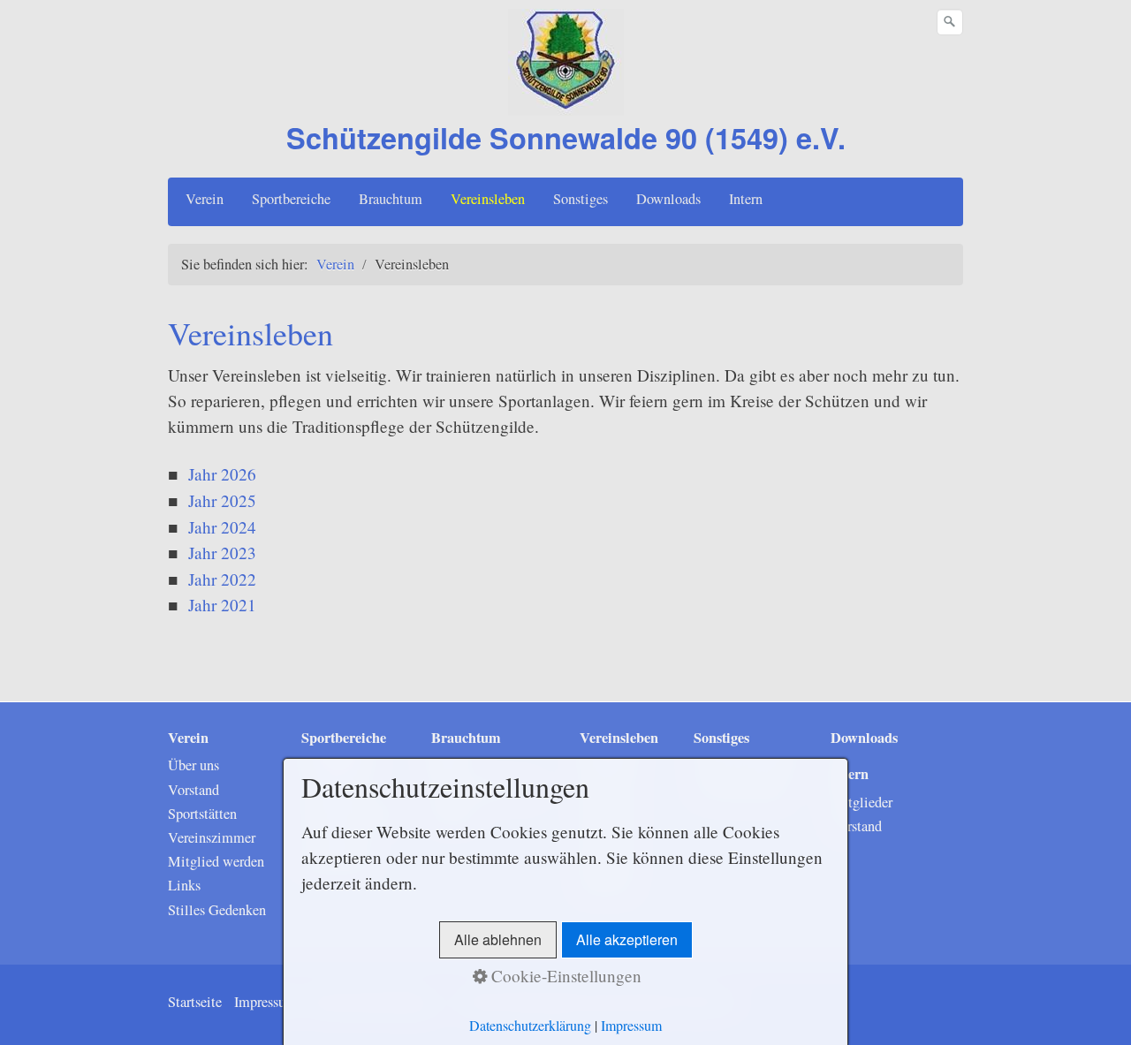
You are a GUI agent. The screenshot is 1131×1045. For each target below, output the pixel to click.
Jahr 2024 (222, 527)
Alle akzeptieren (627, 939)
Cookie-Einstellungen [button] (564, 976)
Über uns (193, 765)
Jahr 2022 (222, 579)
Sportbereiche (291, 198)
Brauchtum (390, 198)
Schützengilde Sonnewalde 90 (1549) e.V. (566, 137)
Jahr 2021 (222, 605)
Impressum (265, 1001)
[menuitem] (205, 199)
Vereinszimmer (211, 837)
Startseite (195, 1001)
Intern (746, 198)
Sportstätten (202, 813)
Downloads (668, 198)
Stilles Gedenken (217, 910)
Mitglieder (861, 802)
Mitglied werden (216, 861)
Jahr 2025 (222, 500)
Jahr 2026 (222, 474)
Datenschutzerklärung (530, 1025)
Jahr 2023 (222, 552)
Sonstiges (580, 198)
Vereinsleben (488, 198)
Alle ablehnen (498, 939)
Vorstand (193, 789)
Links (184, 885)
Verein (205, 198)
